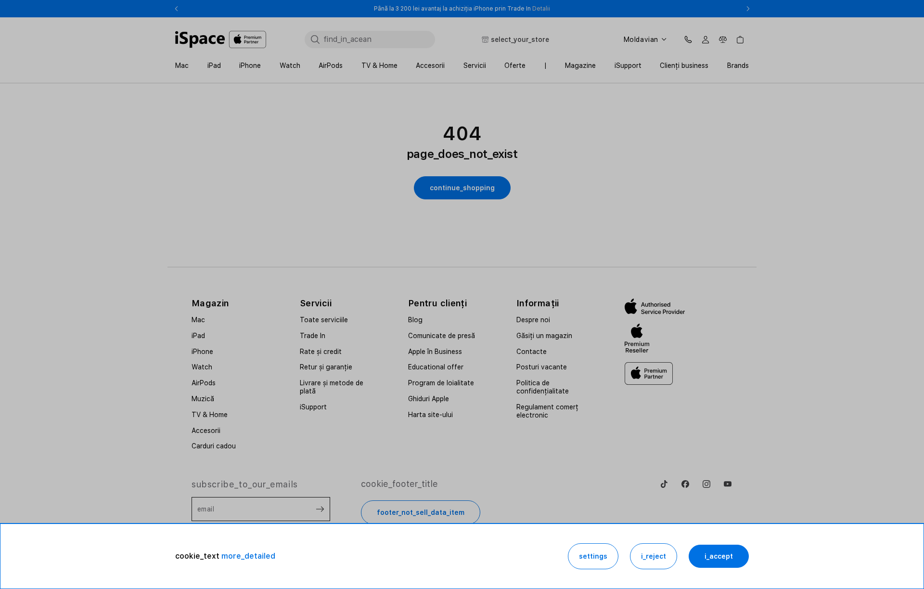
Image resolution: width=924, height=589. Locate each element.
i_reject (653, 556)
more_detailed (248, 556)
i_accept (719, 556)
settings (593, 556)
